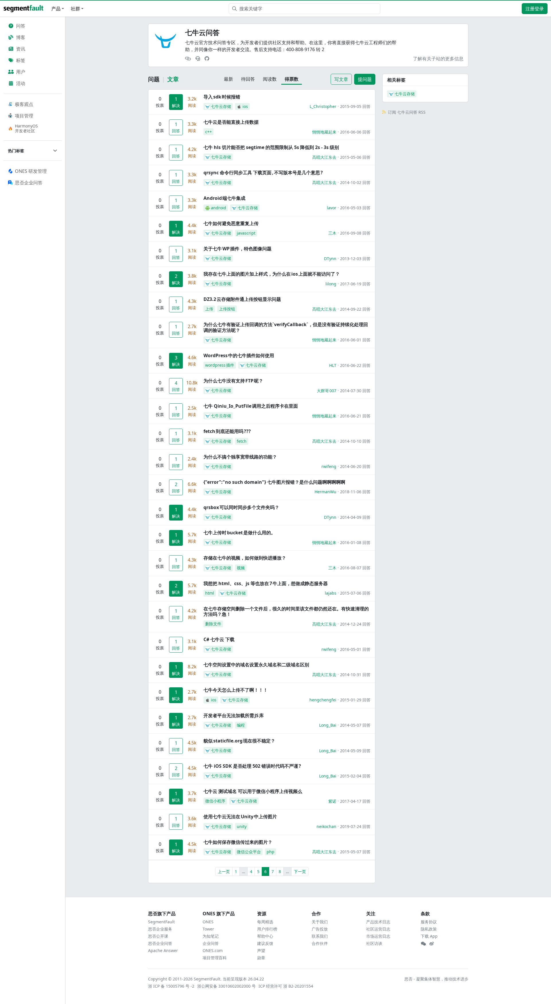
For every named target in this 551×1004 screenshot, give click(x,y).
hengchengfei (322, 700)
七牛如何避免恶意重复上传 (231, 223)
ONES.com (213, 950)
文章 (173, 79)
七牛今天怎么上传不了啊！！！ (235, 690)
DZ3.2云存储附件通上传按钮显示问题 (242, 299)
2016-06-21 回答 (355, 416)
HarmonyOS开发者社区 (26, 128)
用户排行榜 (267, 929)
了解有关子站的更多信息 (438, 58)
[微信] (423, 944)
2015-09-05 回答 (355, 106)
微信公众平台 (249, 851)
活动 (20, 83)
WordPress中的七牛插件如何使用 (238, 355)
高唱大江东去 (324, 157)
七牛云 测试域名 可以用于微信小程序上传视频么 (252, 791)
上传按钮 (227, 309)
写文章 (341, 79)
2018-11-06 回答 (355, 491)
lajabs (330, 593)
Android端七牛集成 (224, 198)
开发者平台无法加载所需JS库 (233, 715)
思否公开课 (158, 936)
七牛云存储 (221, 106)
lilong (330, 284)
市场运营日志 (378, 936)
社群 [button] (75, 8)
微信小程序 (215, 801)
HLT (332, 365)
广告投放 (320, 929)
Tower (208, 929)
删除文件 (213, 623)
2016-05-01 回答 (355, 649)
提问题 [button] (365, 79)
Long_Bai (327, 725)
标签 (20, 60)
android (218, 207)
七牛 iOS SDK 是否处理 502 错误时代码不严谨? (252, 766)
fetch (242, 441)
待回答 (248, 79)
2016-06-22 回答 (355, 365)
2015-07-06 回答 (355, 593)
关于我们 (320, 921)
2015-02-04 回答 (355, 776)
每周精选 (265, 921)
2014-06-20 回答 (355, 466)
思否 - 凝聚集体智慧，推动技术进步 (436, 979)
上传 (209, 309)
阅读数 (270, 79)
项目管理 (24, 116)
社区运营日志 (378, 929)
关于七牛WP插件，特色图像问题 (237, 248)
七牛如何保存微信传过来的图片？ (237, 842)
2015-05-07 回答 (355, 851)
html (209, 593)
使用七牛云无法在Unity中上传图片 (240, 816)
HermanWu (325, 491)
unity (242, 826)
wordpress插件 (219, 365)
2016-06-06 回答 (355, 132)
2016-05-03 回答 (355, 207)
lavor (331, 207)
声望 (261, 950)
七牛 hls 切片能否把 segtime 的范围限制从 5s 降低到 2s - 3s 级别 (271, 147)
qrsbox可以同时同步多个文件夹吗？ (241, 507)
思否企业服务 (160, 929)
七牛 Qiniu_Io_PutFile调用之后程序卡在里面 (250, 406)
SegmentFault (161, 921)
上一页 (224, 871)
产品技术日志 (378, 921)
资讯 (20, 49)
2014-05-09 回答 (355, 750)
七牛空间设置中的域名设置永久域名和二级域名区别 (256, 664)
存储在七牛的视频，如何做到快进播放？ (244, 558)
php (270, 851)
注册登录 (534, 8)
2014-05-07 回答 (355, 725)
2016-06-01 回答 (355, 340)
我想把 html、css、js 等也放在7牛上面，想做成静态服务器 (265, 583)
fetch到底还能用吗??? (227, 431)
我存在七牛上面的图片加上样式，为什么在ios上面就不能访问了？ (271, 274)
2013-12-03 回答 (355, 258)
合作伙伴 (320, 943)
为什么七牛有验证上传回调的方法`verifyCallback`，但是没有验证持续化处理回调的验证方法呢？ (285, 327)
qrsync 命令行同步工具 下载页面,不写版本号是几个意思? (263, 172)
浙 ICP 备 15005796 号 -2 (171, 986)
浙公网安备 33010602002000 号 (226, 986)
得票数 (291, 79)
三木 (332, 233)
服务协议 (429, 921)
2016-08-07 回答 (355, 567)
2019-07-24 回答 (355, 826)
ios (245, 106)
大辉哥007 (326, 390)
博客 (20, 37)
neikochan (326, 826)
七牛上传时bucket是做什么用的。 (239, 532)
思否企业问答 (160, 943)
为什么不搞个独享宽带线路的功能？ (240, 457)
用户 (20, 72)
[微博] (431, 944)
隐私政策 (429, 929)
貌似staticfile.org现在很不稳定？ (239, 741)
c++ (208, 131)
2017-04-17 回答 (355, 801)
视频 (241, 567)
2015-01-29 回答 (355, 700)
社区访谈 (374, 943)
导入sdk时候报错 (221, 97)
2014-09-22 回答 (355, 309)
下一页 (300, 871)
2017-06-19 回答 (355, 284)
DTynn (330, 258)
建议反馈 (265, 943)
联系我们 (320, 936)
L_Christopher (323, 106)
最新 (228, 79)
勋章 (261, 957)
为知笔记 (211, 936)
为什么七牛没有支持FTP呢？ (233, 381)
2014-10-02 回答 (355, 182)
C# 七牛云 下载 (218, 639)
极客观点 (24, 104)
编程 (241, 725)
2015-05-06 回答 (355, 157)
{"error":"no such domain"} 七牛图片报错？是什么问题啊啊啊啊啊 (274, 482)
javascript (246, 233)
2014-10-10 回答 (355, 441)
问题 (154, 79)
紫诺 (332, 801)
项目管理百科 (215, 957)
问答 (20, 26)
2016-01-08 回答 (355, 542)
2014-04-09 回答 (355, 517)
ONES (208, 921)
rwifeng (328, 466)
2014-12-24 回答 (355, 624)
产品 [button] (56, 8)
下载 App (429, 936)
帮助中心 (265, 936)
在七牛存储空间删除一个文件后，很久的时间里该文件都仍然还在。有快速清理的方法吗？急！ (286, 611)
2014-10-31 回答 (355, 674)
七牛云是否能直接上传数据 (231, 122)
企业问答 (211, 943)
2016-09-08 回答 (355, 233)
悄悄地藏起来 (324, 132)
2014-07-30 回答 (355, 390)
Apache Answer (163, 950)
